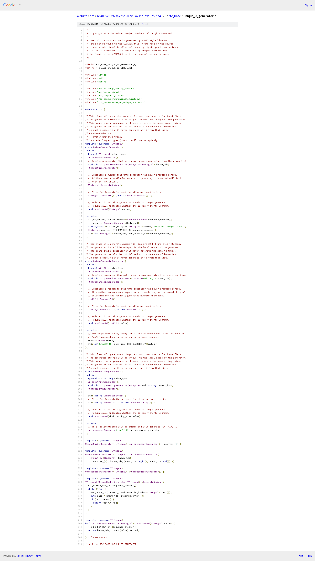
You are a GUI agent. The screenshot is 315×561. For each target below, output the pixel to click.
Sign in (308, 5)
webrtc (82, 16)
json (309, 555)
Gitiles (20, 555)
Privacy (28, 555)
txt (301, 555)
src (92, 16)
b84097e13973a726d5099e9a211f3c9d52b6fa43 (129, 16)
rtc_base (175, 16)
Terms (37, 555)
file (144, 24)
